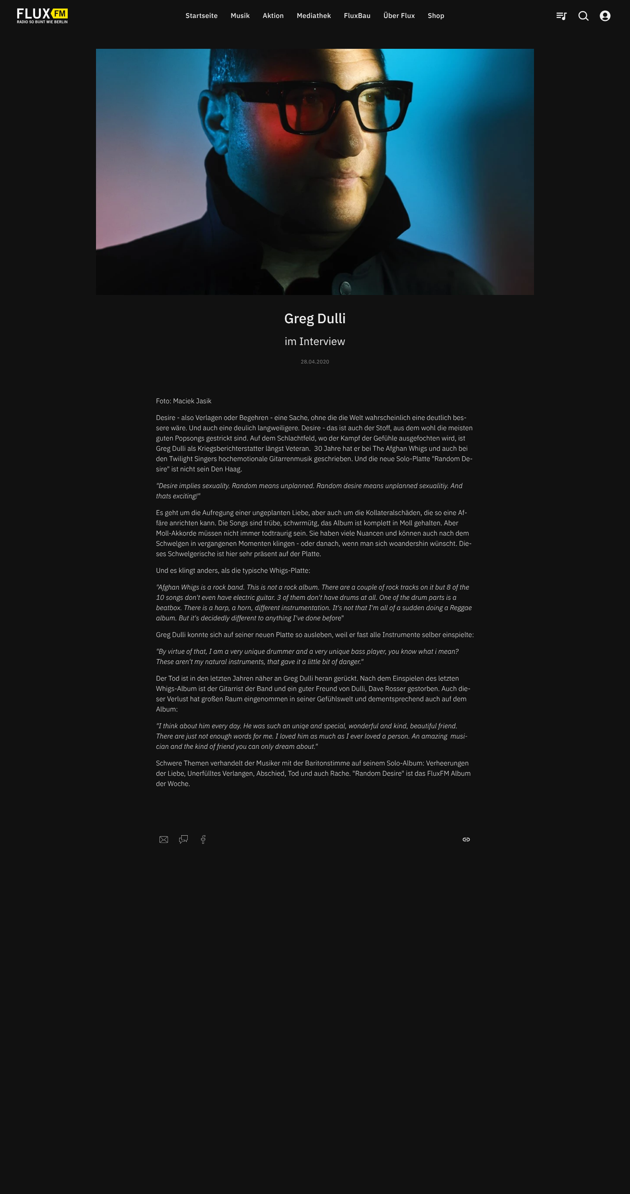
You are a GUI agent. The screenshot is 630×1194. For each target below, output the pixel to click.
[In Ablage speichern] (466, 839)
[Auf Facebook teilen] (203, 839)
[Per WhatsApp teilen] (183, 839)
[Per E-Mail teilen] (163, 839)
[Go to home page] (42, 16)
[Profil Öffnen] (605, 16)
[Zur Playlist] (561, 16)
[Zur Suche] (583, 16)
